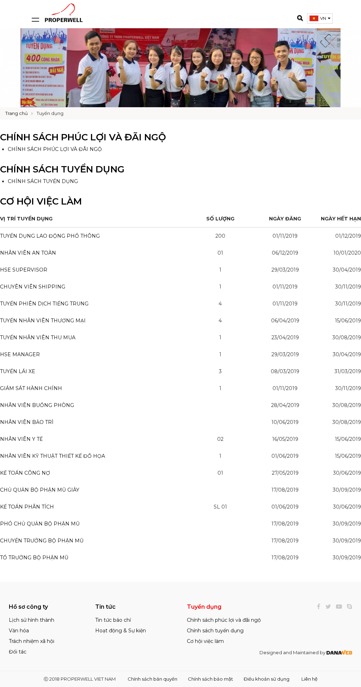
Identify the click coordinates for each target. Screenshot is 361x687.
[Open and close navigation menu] (35, 12)
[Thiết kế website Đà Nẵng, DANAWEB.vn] (339, 652)
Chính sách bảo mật (210, 679)
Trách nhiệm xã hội (31, 641)
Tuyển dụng (50, 113)
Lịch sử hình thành (31, 620)
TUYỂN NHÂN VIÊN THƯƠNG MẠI (43, 320)
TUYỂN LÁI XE (17, 371)
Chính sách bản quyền (152, 679)
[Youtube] (337, 606)
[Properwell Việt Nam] (63, 12)
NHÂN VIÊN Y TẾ (21, 439)
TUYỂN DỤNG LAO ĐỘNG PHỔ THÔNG (50, 236)
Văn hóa (19, 630)
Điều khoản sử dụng (266, 679)
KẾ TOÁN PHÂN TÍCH (27, 507)
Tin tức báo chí (113, 620)
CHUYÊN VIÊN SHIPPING (32, 287)
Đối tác (17, 652)
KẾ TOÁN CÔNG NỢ (25, 473)
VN (323, 18)
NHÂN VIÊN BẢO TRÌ (27, 422)
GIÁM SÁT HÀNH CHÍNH (31, 388)
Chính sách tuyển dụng (62, 169)
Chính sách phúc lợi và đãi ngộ (83, 137)
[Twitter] (326, 606)
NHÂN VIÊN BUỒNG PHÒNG (37, 405)
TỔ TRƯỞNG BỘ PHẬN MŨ (34, 557)
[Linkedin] (347, 606)
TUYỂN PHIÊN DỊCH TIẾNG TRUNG (44, 303)
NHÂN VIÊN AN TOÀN (28, 253)
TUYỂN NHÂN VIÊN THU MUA (37, 337)
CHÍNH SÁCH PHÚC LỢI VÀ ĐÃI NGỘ (55, 149)
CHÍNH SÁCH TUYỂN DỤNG (43, 181)
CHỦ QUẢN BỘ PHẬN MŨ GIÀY (39, 490)
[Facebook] (316, 606)
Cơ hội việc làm (41, 201)
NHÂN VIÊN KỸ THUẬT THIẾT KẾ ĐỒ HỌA (52, 456)
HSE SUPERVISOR (23, 270)
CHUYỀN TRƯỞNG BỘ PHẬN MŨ (42, 540)
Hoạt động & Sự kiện (120, 630)
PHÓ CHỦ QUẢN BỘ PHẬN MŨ (40, 524)
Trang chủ (16, 113)
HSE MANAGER (20, 354)
